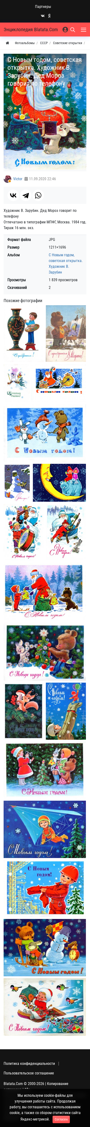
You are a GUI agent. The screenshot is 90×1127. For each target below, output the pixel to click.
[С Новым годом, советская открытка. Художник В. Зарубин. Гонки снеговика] (45, 947)
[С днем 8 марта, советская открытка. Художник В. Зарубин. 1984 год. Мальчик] (24, 333)
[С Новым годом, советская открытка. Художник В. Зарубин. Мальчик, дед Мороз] (66, 532)
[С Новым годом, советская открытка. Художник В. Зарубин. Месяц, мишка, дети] (59, 483)
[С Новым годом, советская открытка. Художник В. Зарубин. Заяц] (17, 383)
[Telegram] (25, 195)
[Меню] (84, 29)
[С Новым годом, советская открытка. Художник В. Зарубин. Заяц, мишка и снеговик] (45, 433)
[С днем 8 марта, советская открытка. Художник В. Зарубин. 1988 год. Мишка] (66, 333)
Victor (17, 179)
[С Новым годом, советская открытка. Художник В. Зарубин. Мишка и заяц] (45, 651)
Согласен (61, 1119)
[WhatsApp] (38, 195)
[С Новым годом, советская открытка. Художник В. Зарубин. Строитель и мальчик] (66, 711)
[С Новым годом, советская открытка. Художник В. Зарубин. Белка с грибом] (24, 711)
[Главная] (7, 43)
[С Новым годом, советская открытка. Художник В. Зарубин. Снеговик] (17, 483)
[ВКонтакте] (13, 195)
